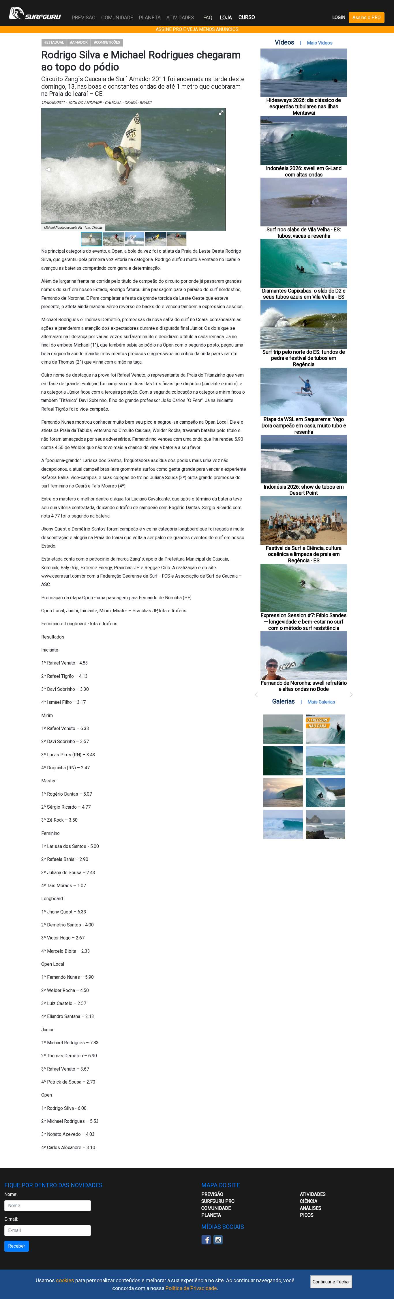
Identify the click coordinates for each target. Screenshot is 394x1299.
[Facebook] (206, 1239)
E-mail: (11, 1219)
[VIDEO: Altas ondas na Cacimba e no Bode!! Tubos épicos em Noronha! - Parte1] (325, 792)
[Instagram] (218, 1239)
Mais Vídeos (320, 43)
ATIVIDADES (313, 1194)
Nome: (10, 1194)
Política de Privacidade (191, 1288)
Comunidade (216, 1208)
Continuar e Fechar (331, 1282)
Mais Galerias (321, 702)
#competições (107, 42)
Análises (310, 1208)
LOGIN (338, 17)
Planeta (211, 1215)
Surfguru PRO (217, 1201)
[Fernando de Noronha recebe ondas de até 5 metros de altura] (325, 824)
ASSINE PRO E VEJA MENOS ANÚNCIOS (197, 29)
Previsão (212, 1194)
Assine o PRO (366, 17)
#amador (79, 42)
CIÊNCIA (308, 1201)
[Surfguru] (35, 13)
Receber (16, 1246)
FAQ (207, 17)
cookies (65, 1280)
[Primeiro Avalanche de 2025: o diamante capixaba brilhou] (325, 760)
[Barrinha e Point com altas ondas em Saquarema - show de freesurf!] (283, 760)
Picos (307, 1215)
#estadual (54, 42)
